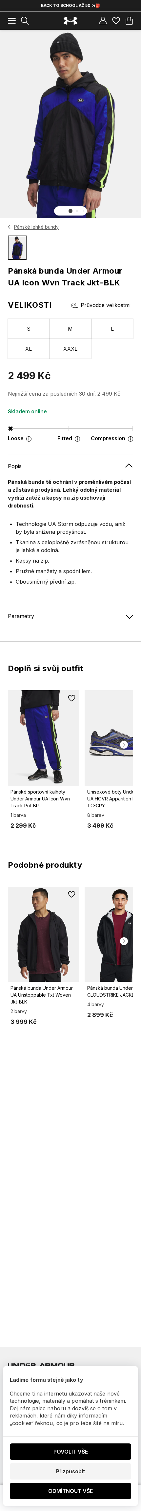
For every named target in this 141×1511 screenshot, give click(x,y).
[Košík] (129, 21)
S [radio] (28, 328)
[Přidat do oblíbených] (71, 698)
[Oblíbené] (116, 21)
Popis (15, 466)
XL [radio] (28, 348)
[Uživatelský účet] (103, 21)
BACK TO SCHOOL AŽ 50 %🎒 (70, 5)
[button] (70, 211)
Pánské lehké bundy (36, 227)
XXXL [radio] (70, 348)
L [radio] (112, 328)
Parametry (21, 616)
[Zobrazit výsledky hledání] (25, 21)
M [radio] (70, 328)
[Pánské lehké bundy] (9, 226)
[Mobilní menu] (12, 21)
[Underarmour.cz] (70, 21)
